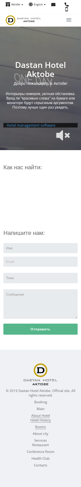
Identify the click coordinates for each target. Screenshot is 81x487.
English (38, 4)
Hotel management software (31, 125)
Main (41, 408)
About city (40, 433)
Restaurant (40, 445)
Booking (40, 402)
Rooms (40, 426)
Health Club (41, 458)
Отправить (40, 329)
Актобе (16, 4)
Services (40, 440)
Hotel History (40, 420)
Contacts (40, 465)
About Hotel (40, 415)
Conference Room (40, 451)
